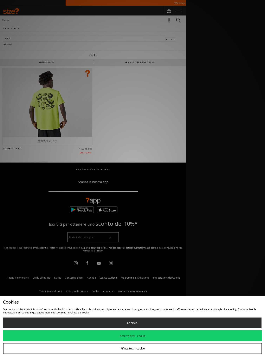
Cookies (132, 323)
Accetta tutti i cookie (132, 336)
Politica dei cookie (79, 312)
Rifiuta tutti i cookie (132, 348)
